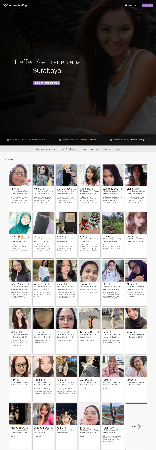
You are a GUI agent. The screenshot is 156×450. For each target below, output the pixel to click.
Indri (129, 332)
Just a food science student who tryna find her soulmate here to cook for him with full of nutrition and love (66, 295)
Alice (60, 379)
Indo (128, 245)
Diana (130, 379)
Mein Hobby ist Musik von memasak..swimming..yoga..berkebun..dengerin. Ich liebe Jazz (136, 294)
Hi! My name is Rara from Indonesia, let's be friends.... (112, 341)
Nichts (13, 436)
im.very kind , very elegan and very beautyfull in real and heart (42, 294)
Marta (106, 236)
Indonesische (73, 149)
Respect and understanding (89, 292)
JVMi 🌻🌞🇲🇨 (18, 236)
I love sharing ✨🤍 (40, 436)
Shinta (130, 284)
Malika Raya (18, 427)
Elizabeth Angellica (41, 427)
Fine (13, 188)
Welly (14, 332)
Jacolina (85, 188)
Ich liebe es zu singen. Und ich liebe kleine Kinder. (42, 341)
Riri (105, 284)
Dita (13, 379)
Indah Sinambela (18, 284)
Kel (82, 236)
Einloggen (147, 5)
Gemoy (82, 436)
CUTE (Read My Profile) (65, 188)
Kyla (59, 284)
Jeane (83, 284)
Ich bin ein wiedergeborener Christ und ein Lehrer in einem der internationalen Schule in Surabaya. (112, 438)
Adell (60, 236)
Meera (37, 188)
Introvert (106, 388)
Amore (130, 236)
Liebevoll (83, 388)
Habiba (38, 379)
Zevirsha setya (111, 188)
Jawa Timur (106, 149)
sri (35, 236)
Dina (82, 427)
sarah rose (40, 284)
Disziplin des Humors (64, 340)
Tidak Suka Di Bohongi (87, 340)
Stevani (61, 332)
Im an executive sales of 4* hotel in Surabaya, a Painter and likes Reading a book (112, 246)
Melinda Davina (88, 332)
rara (105, 332)
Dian (106, 427)
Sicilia (130, 188)
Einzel (85, 149)
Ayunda (84, 379)
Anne (60, 427)
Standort (94, 149)
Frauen (61, 149)
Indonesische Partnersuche (44, 149)
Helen (37, 332)
